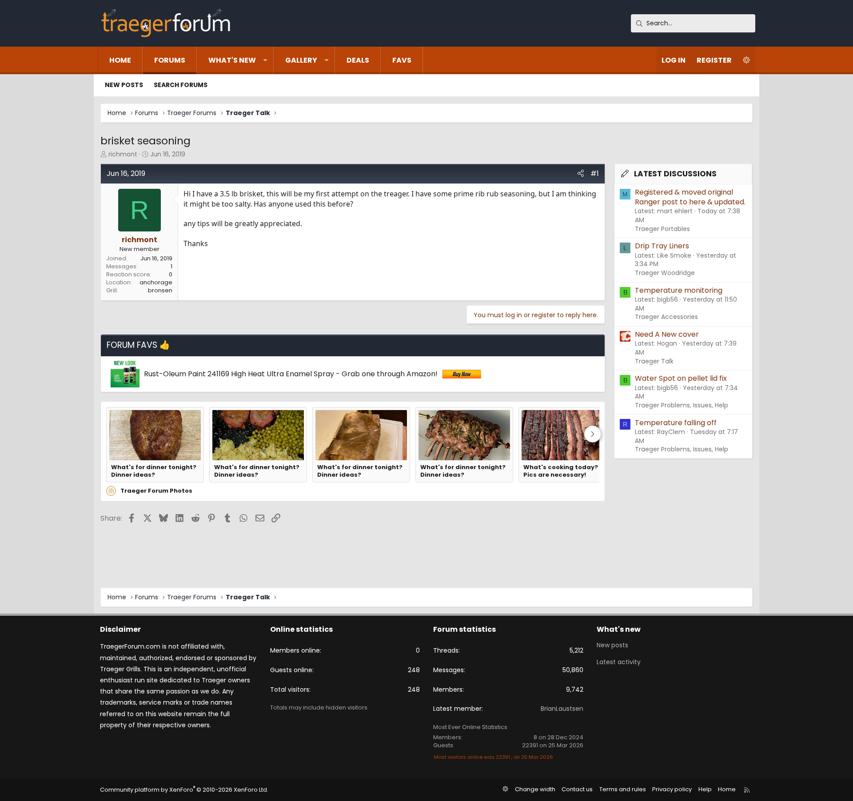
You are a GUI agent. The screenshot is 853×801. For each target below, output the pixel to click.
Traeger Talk (654, 361)
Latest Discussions (675, 173)
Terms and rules (622, 789)
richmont (122, 154)
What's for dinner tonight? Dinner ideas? (153, 471)
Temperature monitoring (678, 290)
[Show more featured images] (592, 434)
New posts (124, 84)
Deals (358, 60)
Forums (169, 60)
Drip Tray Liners (662, 246)
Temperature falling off (676, 423)
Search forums (180, 84)
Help (705, 789)
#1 (594, 173)
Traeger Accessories (666, 316)
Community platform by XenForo (184, 789)
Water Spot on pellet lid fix (681, 378)
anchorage (156, 282)
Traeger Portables (662, 228)
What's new (232, 60)
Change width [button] (535, 789)
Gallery (301, 60)
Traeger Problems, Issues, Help (681, 405)
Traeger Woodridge (665, 272)
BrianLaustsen (562, 708)
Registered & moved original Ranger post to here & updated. (690, 197)
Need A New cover (667, 334)
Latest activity (619, 662)
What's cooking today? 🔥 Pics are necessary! (564, 471)
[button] (265, 60)
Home (120, 60)
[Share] (580, 173)
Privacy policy (672, 789)
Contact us (577, 789)
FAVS (401, 60)
